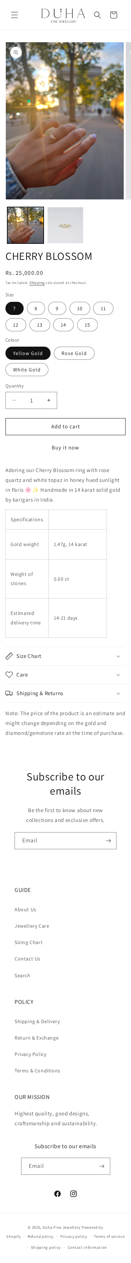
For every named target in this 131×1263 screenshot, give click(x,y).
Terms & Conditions (37, 1070)
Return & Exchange (37, 1037)
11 (103, 308)
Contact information (87, 1247)
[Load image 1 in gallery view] (25, 225)
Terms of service (109, 1236)
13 (40, 324)
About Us (25, 909)
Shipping (37, 282)
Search (23, 975)
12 (16, 324)
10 (80, 308)
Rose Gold (74, 353)
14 (63, 324)
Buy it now (65, 447)
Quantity (14, 386)
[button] (15, 15)
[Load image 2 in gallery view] (65, 225)
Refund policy (40, 1236)
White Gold (27, 369)
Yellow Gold (28, 353)
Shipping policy (46, 1247)
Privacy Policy (30, 1054)
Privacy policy (73, 1236)
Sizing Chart (29, 942)
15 (87, 324)
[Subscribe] (108, 840)
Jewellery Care (32, 926)
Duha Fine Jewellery (61, 1227)
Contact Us (27, 958)
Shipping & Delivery (37, 1021)
